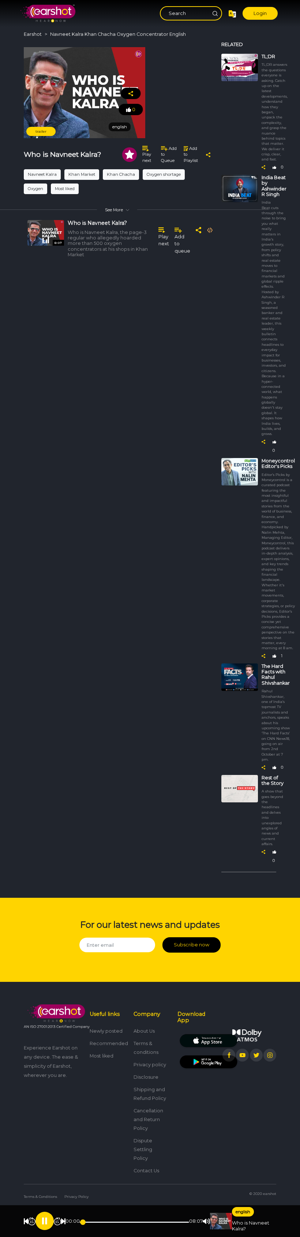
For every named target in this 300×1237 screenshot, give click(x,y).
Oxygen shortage (164, 174)
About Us (144, 1031)
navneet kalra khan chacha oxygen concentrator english (118, 34)
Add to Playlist (191, 154)
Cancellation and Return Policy (148, 1119)
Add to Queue (169, 154)
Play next (146, 157)
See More (114, 209)
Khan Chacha (121, 174)
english (243, 1211)
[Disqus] (117, 371)
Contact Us (146, 1170)
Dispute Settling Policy (143, 1149)
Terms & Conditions (40, 1197)
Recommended (109, 1043)
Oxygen (35, 188)
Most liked (65, 188)
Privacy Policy (76, 1197)
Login (260, 13)
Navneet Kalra (42, 174)
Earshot (33, 34)
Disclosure (146, 1077)
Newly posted (106, 1031)
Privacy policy (150, 1064)
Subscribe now (191, 944)
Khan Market (81, 174)
